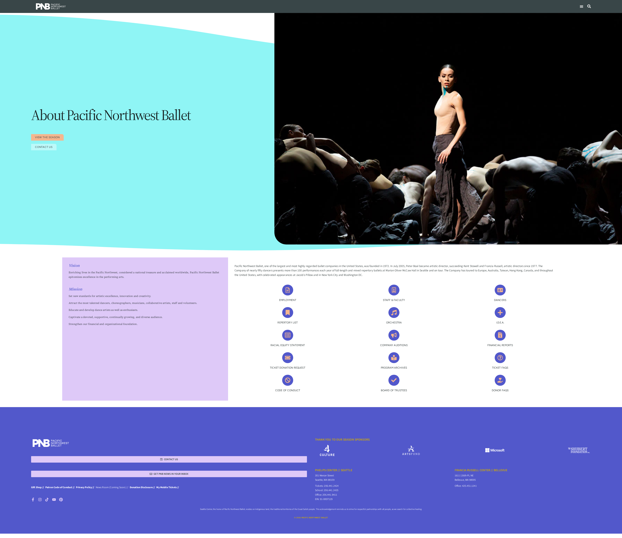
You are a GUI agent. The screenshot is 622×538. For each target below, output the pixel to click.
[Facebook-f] (33, 499)
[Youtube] (54, 499)
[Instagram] (40, 499)
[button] (581, 6)
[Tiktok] (47, 499)
